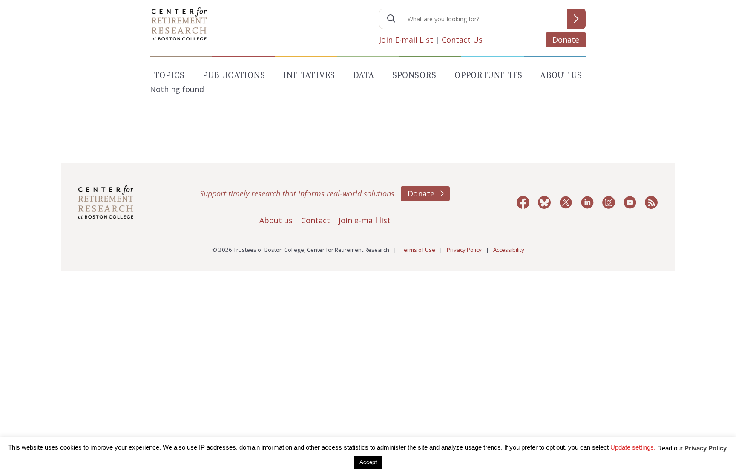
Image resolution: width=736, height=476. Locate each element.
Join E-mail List (406, 40)
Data (363, 75)
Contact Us (462, 40)
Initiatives (309, 75)
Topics (169, 75)
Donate (565, 40)
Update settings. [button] (633, 447)
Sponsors (414, 75)
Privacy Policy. (706, 448)
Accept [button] (368, 462)
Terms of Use (418, 250)
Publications (233, 75)
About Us (561, 75)
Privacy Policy (464, 250)
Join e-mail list (365, 220)
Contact (315, 220)
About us (276, 220)
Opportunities (488, 75)
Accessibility (508, 250)
